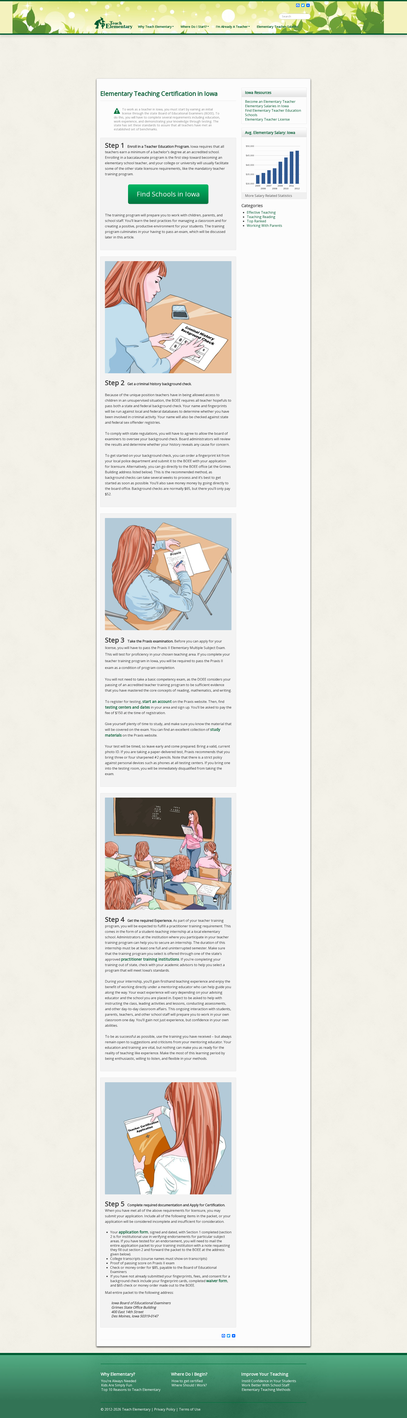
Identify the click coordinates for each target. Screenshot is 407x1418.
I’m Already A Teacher (232, 26)
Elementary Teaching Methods (266, 1389)
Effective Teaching (261, 212)
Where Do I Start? (194, 26)
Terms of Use (190, 1409)
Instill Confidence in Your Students (269, 1381)
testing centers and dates (127, 707)
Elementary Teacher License (267, 119)
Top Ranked (256, 221)
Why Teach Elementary (155, 26)
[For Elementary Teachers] (113, 16)
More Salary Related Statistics (268, 195)
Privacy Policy (164, 1409)
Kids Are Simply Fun (116, 1385)
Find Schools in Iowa (168, 193)
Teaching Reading (261, 217)
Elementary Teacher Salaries (277, 26)
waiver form (216, 1280)
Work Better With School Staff (265, 1385)
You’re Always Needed (118, 1381)
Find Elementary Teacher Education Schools (273, 112)
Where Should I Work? (189, 1385)
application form (133, 1231)
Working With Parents (264, 225)
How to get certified (187, 1381)
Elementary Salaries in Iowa (267, 106)
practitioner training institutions (150, 959)
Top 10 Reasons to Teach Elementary (130, 1389)
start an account (157, 701)
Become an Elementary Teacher (270, 101)
